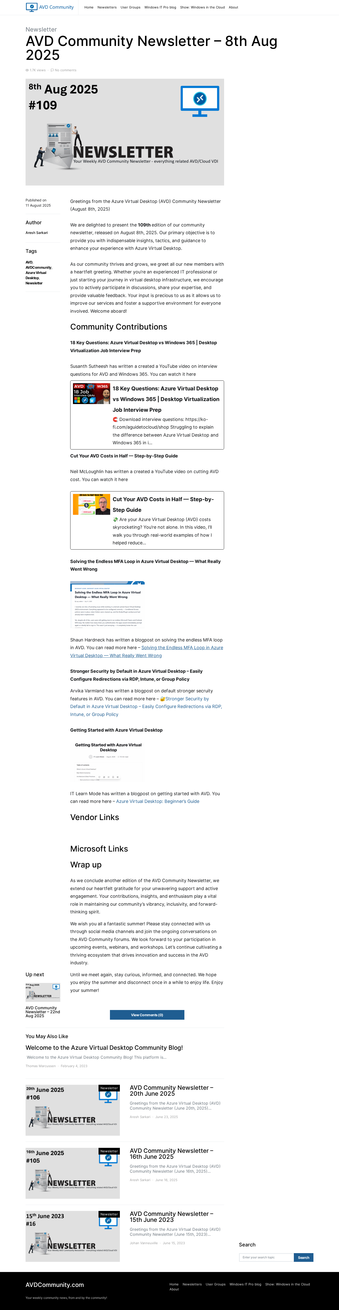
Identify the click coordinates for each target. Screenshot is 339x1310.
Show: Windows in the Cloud (202, 7)
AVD (29, 262)
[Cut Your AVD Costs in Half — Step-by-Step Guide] (147, 520)
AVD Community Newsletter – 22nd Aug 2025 (43, 1011)
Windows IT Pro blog (160, 7)
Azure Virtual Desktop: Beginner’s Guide (157, 801)
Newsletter (41, 29)
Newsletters (107, 7)
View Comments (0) (147, 1015)
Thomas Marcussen (41, 1066)
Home (89, 7)
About (233, 7)
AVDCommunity (38, 267)
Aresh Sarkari (37, 232)
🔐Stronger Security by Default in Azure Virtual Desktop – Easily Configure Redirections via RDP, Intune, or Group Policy (146, 706)
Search (303, 1257)
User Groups (130, 7)
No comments (65, 70)
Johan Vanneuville (144, 1243)
